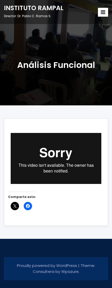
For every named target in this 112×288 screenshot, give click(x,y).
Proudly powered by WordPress (47, 265)
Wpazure (70, 271)
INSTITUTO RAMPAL (34, 8)
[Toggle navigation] (103, 12)
